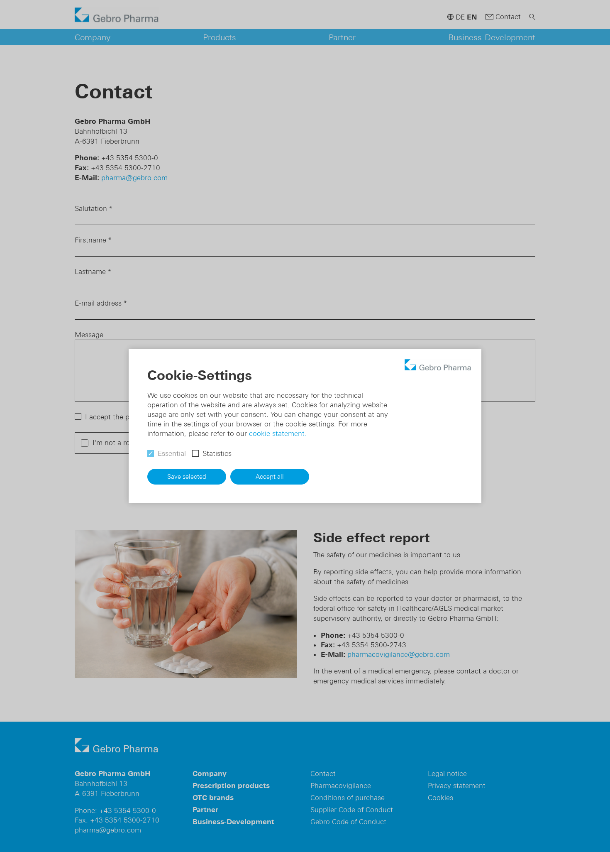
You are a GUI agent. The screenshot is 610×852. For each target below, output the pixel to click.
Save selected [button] (186, 476)
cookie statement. (278, 433)
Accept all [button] (270, 476)
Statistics (217, 453)
